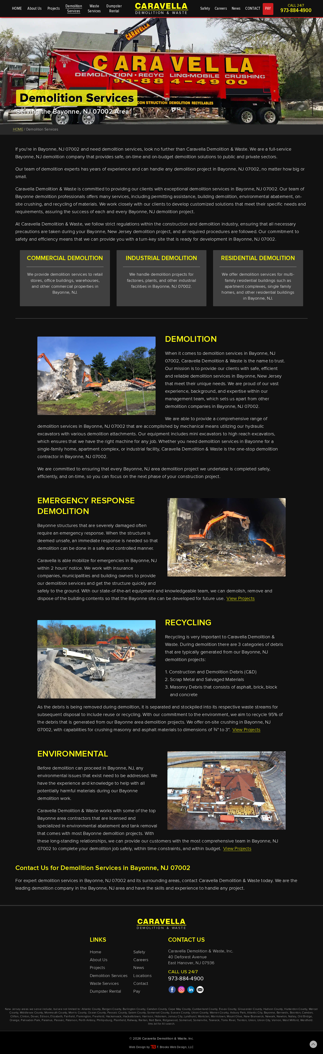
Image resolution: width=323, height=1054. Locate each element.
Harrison (147, 1016)
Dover (35, 1016)
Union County (199, 1012)
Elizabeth (56, 1016)
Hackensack (114, 1016)
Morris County (77, 1012)
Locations (142, 976)
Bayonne (269, 1012)
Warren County (219, 1012)
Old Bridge (305, 1016)
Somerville (200, 1020)
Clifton (14, 1016)
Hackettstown (131, 1016)
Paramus (47, 1020)
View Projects (241, 598)
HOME (17, 9)
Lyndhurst (190, 1016)
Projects (54, 9)
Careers (221, 9)
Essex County (227, 1009)
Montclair (204, 1016)
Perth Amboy (87, 1020)
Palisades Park (30, 1020)
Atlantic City (254, 1012)
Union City (263, 1020)
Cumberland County (204, 1009)
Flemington (83, 1016)
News (236, 9)
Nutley (292, 1016)
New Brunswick (254, 1016)
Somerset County (158, 1012)
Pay (136, 991)
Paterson (71, 1020)
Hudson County (273, 1009)
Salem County (137, 1012)
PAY (268, 9)
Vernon (276, 1020)
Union (252, 1020)
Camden (307, 1012)
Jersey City (175, 1016)
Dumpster (114, 8)
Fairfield (69, 1016)
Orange (14, 1020)
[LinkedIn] (191, 991)
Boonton (295, 1012)
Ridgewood (170, 1020)
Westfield (306, 1020)
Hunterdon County (295, 1009)
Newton (282, 1016)
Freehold (98, 1016)
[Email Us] (200, 991)
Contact (140, 984)
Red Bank (155, 1020)
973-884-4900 (295, 10)
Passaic (59, 1020)
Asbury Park (238, 1012)
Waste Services (104, 984)
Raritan (143, 1020)
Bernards (282, 1012)
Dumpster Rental (105, 991)
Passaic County (117, 1012)
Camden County (157, 1009)
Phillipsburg (104, 1020)
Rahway (132, 1020)
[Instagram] (181, 991)
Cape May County (179, 1009)
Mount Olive (234, 1016)
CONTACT (252, 9)
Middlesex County (31, 1012)
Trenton (242, 1020)
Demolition (73, 8)
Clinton (24, 1016)
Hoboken (160, 1016)
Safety (205, 9)
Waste (94, 8)
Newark (270, 1016)
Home (95, 952)
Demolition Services (109, 976)
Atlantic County (91, 1009)
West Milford (291, 1020)
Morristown (218, 1016)
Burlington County (134, 1009)
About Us (34, 9)
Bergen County (111, 1009)
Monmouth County (55, 1012)
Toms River (228, 1020)
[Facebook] (172, 991)
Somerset (185, 1020)
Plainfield (120, 1020)
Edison (44, 1016)
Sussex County (180, 1012)
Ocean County (97, 1012)
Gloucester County (250, 1009)
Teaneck (214, 1020)
